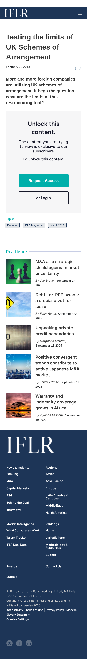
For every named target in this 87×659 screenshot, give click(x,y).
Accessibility (14, 610)
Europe (51, 488)
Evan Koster (48, 313)
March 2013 (57, 225)
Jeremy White (49, 382)
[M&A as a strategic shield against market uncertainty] (18, 271)
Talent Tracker (16, 537)
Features (12, 225)
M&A (9, 481)
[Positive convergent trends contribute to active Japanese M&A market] (18, 366)
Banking (12, 473)
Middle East (54, 505)
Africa (50, 473)
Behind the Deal (17, 502)
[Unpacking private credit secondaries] (18, 337)
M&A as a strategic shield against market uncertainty (57, 267)
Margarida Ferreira (52, 341)
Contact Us (53, 566)
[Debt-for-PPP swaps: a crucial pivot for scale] (18, 304)
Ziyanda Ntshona (52, 415)
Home (50, 530)
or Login (43, 198)
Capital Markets (17, 488)
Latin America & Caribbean (57, 497)
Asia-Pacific (54, 481)
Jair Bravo (47, 280)
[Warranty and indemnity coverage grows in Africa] (18, 405)
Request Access (44, 180)
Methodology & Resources (57, 546)
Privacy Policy (55, 610)
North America (56, 512)
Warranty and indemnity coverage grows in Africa (55, 402)
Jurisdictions (55, 537)
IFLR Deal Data (16, 544)
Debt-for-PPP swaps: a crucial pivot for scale (57, 300)
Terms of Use (34, 610)
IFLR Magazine (34, 225)
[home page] (16, 13)
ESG (9, 495)
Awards (11, 566)
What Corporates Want (22, 530)
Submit (51, 554)
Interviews (14, 509)
